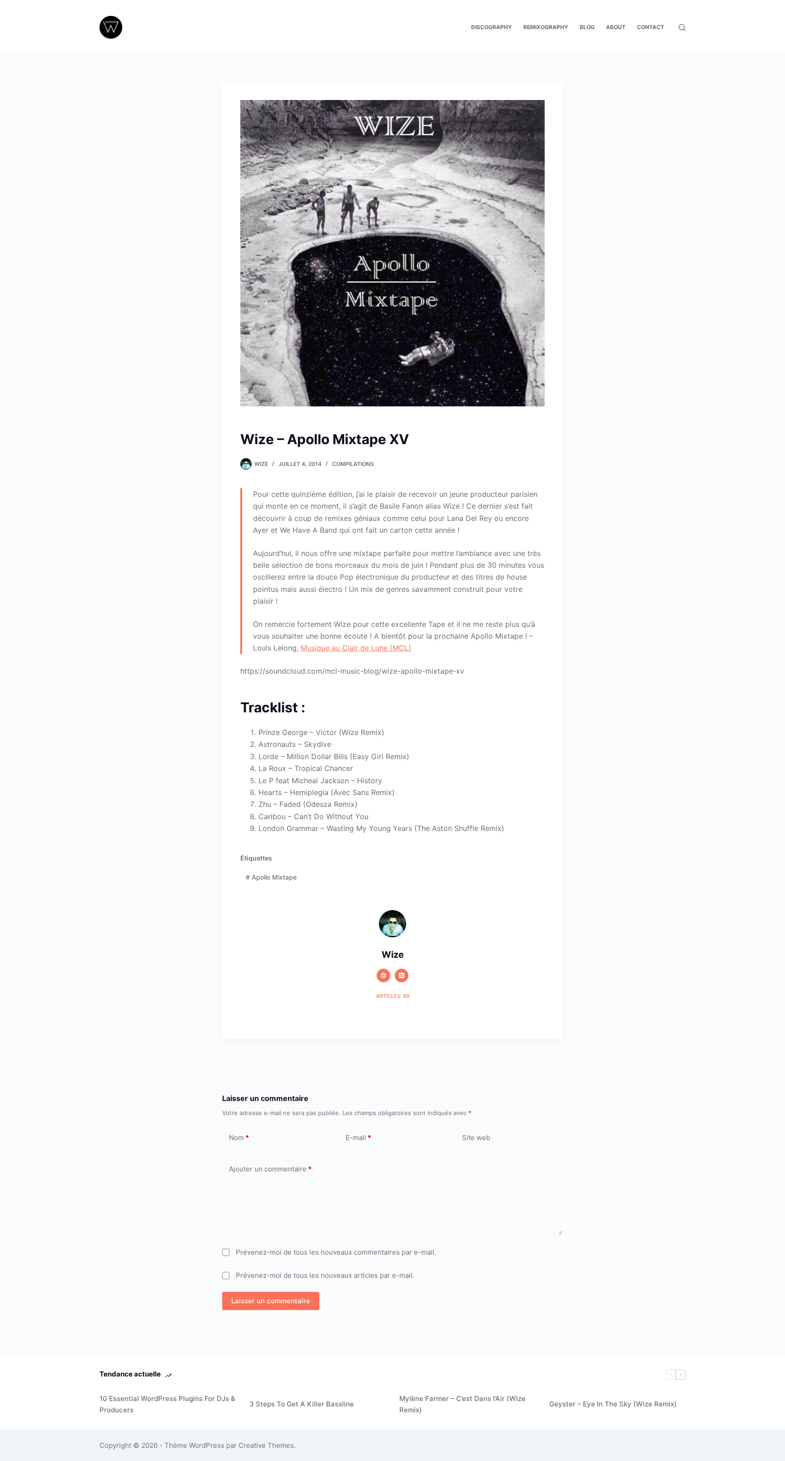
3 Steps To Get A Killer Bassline (301, 1404)
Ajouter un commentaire (270, 1169)
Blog (587, 27)
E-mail (358, 1137)
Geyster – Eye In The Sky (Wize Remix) (613, 1404)
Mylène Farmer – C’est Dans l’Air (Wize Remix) (462, 1404)
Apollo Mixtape (271, 877)
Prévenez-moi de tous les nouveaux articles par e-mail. (325, 1275)
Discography (491, 27)
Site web (476, 1137)
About (616, 27)
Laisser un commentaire (270, 1300)
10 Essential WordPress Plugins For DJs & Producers (167, 1404)
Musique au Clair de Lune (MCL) (356, 647)
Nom (239, 1137)
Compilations (353, 463)
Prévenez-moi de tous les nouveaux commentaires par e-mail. (336, 1252)
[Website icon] (383, 975)
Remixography (545, 27)
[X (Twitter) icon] (401, 975)
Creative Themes (266, 1445)
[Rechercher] (682, 27)
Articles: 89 (392, 996)
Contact (650, 27)
